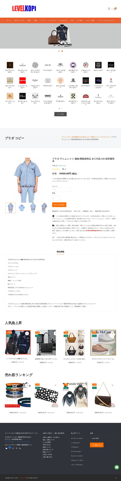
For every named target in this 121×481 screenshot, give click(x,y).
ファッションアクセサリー (106, 20)
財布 (35, 20)
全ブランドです (19, 20)
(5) (65, 169)
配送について (47, 452)
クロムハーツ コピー (77, 460)
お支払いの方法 (47, 454)
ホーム (9, 20)
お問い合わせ (47, 444)
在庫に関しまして (48, 449)
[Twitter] (13, 448)
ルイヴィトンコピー (77, 438)
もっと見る (60, 114)
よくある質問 (47, 442)
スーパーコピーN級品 (22, 478)
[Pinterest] (16, 448)
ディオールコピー (76, 451)
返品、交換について (49, 440)
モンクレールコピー (77, 456)
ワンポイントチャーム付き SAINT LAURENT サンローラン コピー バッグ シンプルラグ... (74, 359)
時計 (29, 20)
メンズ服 (79, 20)
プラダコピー (75, 447)
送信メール (97, 445)
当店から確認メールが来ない (51, 437)
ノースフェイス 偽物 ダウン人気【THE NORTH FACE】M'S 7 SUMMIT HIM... (17, 359)
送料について (47, 447)
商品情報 (60, 252)
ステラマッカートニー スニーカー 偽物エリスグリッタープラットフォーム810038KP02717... (103, 359)
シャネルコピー (75, 443)
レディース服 (90, 20)
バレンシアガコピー (77, 464)
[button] (59, 51)
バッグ (43, 20)
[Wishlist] (27, 333)
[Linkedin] (20, 448)
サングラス (52, 20)
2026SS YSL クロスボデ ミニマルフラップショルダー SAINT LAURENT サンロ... (46, 359)
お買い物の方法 (47, 457)
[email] (116, 467)
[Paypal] (6, 448)
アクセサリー (63, 20)
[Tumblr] (9, 447)
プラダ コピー (62, 165)
